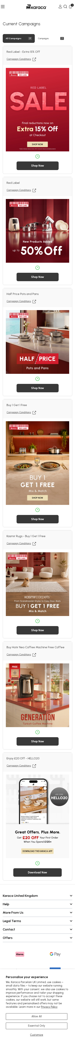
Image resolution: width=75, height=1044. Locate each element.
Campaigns (43, 38)
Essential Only (36, 1025)
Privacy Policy (49, 1006)
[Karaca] (31, 6)
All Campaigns (13, 38)
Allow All (36, 1016)
